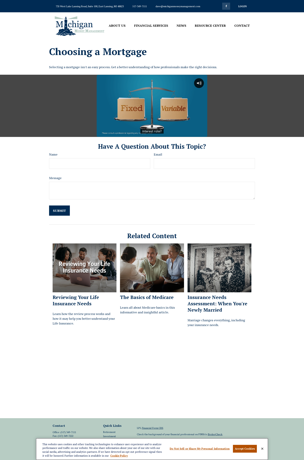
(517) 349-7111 (68, 432)
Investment (109, 436)
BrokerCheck (215, 434)
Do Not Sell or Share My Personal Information (200, 449)
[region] (152, 449)
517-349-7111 (139, 6)
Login (242, 6)
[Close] (262, 449)
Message (55, 178)
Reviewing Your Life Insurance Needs (76, 300)
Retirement (109, 432)
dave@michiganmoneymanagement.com (178, 6)
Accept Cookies (245, 449)
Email (158, 154)
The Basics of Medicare (147, 297)
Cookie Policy (119, 456)
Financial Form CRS (152, 428)
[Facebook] (226, 6)
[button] (117, 25)
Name (53, 154)
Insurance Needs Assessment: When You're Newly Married (217, 303)
